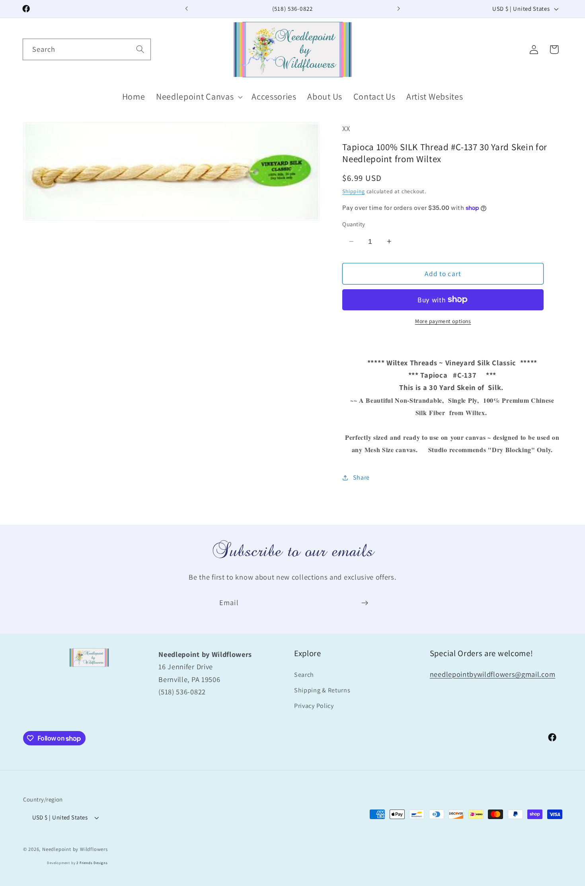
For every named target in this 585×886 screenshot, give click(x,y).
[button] (198, 97)
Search (304, 674)
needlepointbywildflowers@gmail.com (492, 674)
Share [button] (361, 477)
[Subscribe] (365, 602)
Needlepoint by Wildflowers (75, 849)
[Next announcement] (398, 9)
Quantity (353, 224)
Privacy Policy (314, 706)
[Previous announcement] (186, 9)
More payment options (443, 321)
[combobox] (86, 49)
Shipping (353, 191)
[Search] (140, 49)
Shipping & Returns (322, 690)
